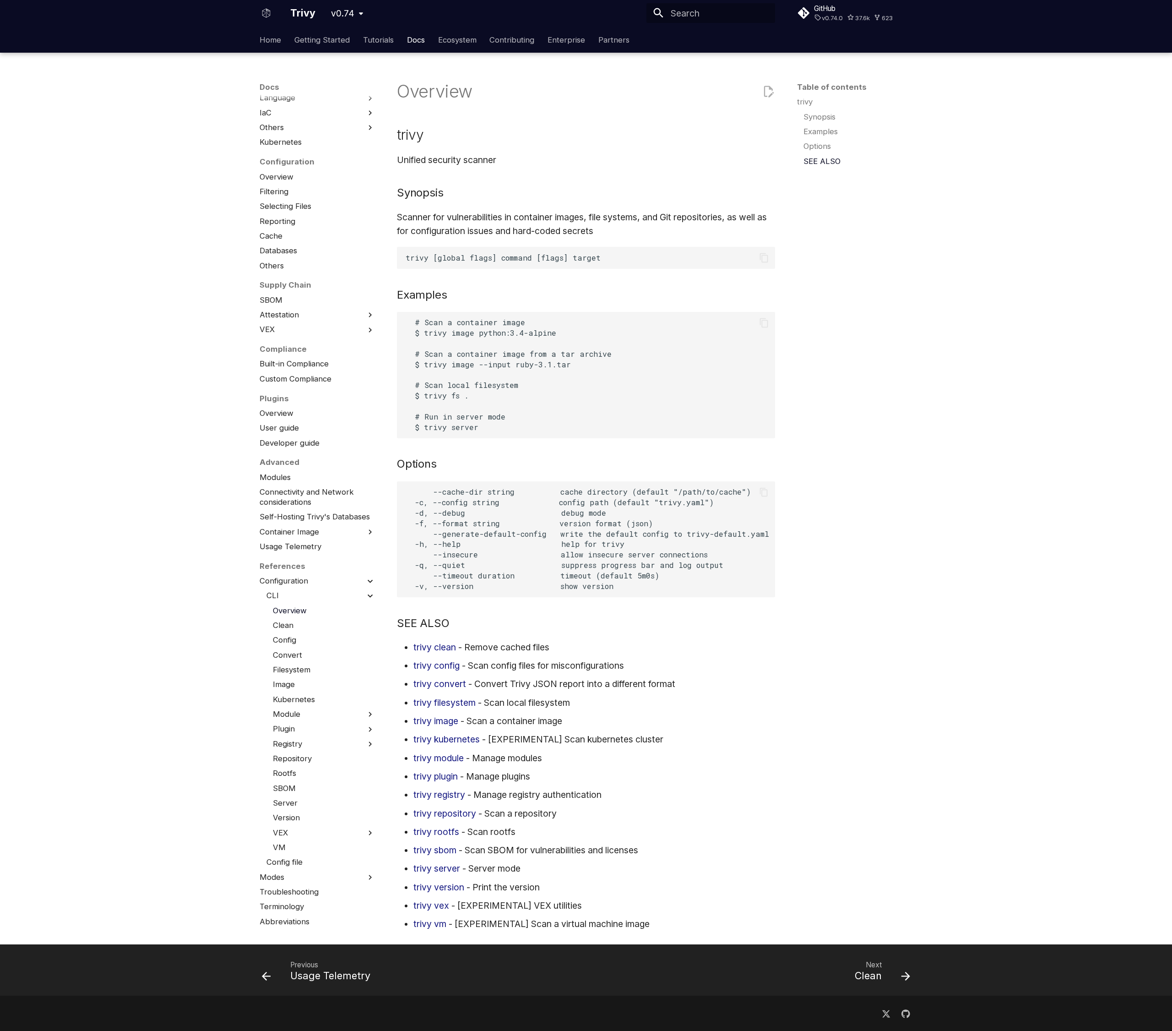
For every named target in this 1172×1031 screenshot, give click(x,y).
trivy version (438, 887)
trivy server (436, 868)
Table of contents (832, 87)
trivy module (438, 758)
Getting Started (322, 39)
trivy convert (439, 683)
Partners (613, 39)
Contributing (511, 39)
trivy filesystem (444, 702)
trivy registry (439, 794)
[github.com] (905, 1013)
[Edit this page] (768, 92)
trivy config (436, 665)
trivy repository (444, 813)
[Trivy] (266, 13)
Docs (416, 39)
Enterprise (566, 39)
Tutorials (378, 39)
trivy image (435, 720)
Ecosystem (457, 39)
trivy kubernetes (446, 739)
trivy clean (434, 647)
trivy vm (429, 923)
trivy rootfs (436, 831)
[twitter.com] (886, 1013)
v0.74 (342, 13)
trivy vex (431, 905)
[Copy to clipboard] (763, 258)
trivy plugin (435, 776)
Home (270, 39)
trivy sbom (434, 850)
